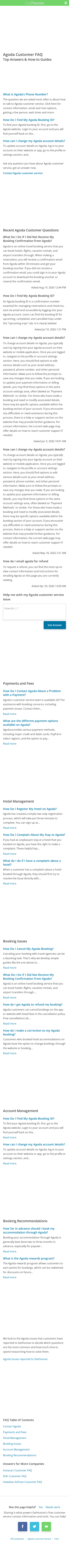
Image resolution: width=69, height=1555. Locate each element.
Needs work (53, 1507)
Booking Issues (12, 1443)
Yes (41, 1507)
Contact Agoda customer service (23, 173)
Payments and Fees (14, 1432)
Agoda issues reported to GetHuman (25, 1359)
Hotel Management (14, 1438)
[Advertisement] (34, 201)
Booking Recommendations (19, 1455)
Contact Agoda (12, 1426)
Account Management (16, 1449)
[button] (66, 3)
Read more (9, 714)
